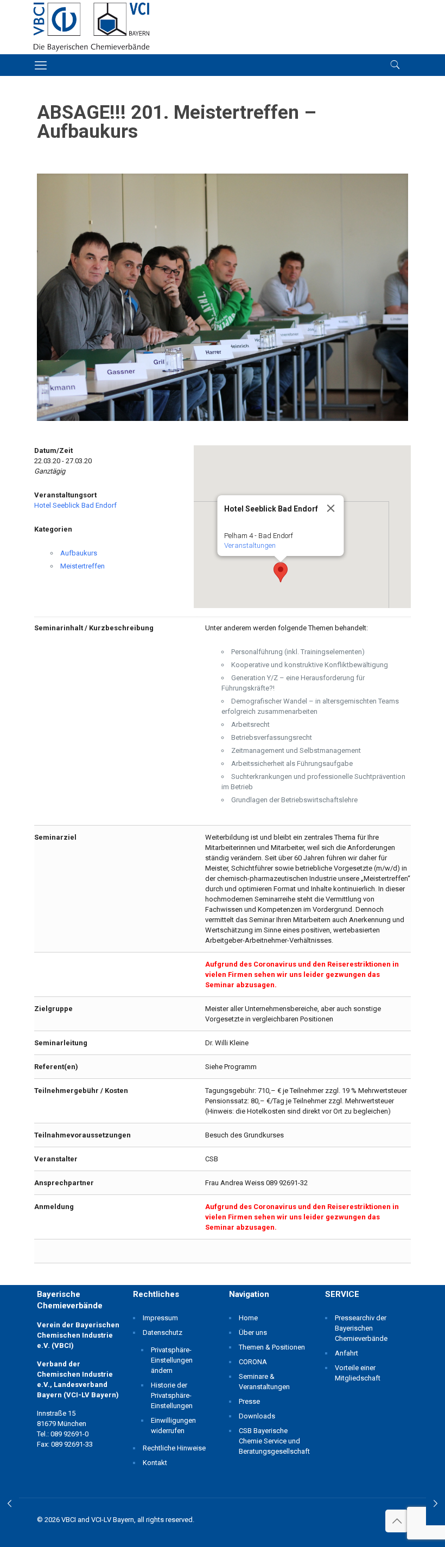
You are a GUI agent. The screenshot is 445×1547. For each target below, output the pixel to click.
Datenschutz (162, 1332)
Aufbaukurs (78, 553)
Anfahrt (346, 1353)
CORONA (253, 1362)
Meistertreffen (82, 566)
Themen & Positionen (272, 1347)
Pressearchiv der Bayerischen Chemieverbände (361, 1328)
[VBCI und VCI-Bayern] (91, 27)
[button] (281, 572)
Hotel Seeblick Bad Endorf (75, 505)
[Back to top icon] (396, 1521)
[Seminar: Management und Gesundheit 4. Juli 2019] (435, 1503)
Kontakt (155, 1463)
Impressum (160, 1318)
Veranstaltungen (249, 545)
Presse (249, 1401)
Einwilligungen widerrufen (173, 1425)
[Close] (330, 508)
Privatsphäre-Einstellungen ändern (172, 1360)
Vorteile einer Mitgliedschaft (357, 1373)
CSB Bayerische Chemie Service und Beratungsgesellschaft (273, 1441)
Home (248, 1318)
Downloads (257, 1416)
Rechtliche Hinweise (174, 1448)
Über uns (253, 1332)
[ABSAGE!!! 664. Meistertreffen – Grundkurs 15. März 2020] (9, 1503)
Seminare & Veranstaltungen (264, 1381)
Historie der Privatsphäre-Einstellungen (172, 1395)
